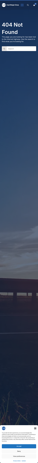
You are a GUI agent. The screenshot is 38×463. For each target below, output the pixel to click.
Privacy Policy (17, 460)
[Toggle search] (27, 5)
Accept (19, 446)
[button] (35, 428)
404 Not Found (12, 28)
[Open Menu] (22, 5)
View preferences (19, 456)
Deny (19, 451)
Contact (24, 460)
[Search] (4, 48)
